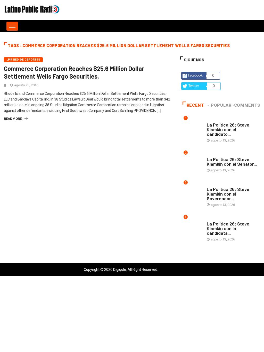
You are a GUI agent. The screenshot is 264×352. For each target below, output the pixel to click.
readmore (13, 119)
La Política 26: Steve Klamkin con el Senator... (232, 161)
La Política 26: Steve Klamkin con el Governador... (228, 193)
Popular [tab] (221, 105)
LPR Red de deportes (23, 59)
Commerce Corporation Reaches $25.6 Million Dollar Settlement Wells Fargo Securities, (74, 72)
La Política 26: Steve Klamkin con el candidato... (228, 129)
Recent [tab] (195, 105)
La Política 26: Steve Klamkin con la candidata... (228, 228)
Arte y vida (216, 119)
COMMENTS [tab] (247, 105)
